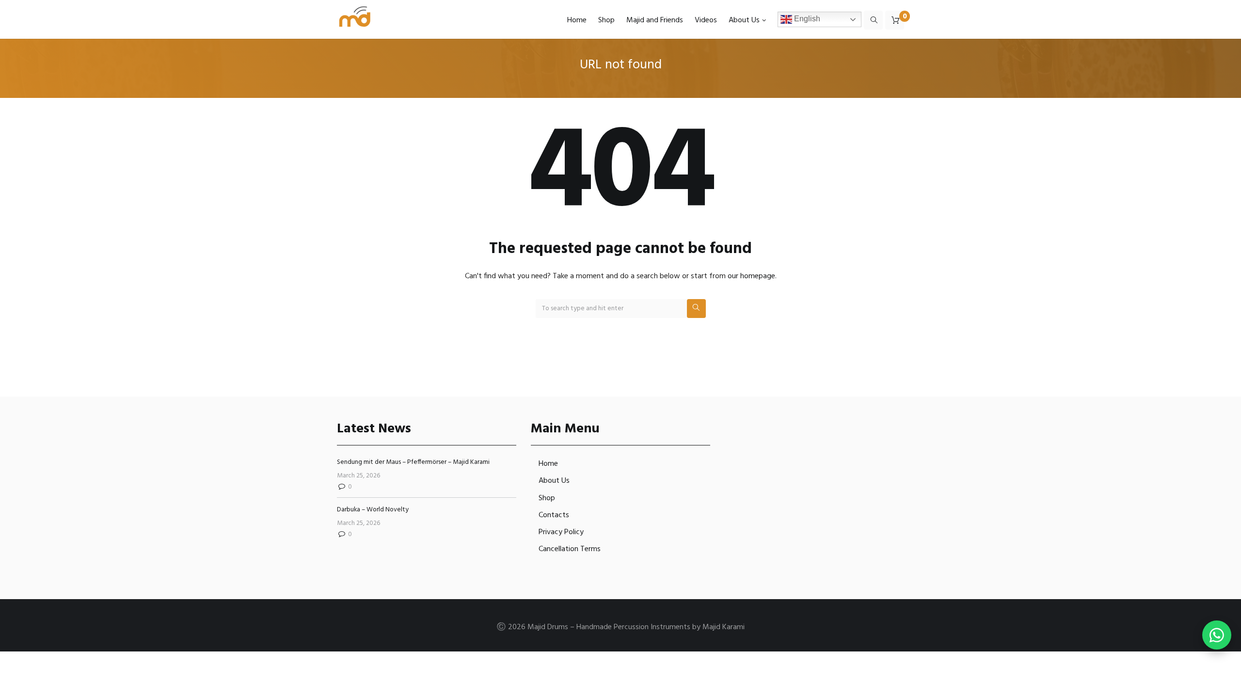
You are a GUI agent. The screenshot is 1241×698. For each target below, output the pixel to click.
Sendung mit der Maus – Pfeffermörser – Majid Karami (413, 462)
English (806, 19)
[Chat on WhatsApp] (1216, 635)
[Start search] (696, 308)
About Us (554, 481)
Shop (547, 498)
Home (548, 464)
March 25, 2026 (358, 476)
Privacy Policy (561, 532)
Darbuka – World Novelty (373, 510)
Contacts (554, 515)
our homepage (751, 276)
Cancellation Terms (570, 549)
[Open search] (873, 20)
